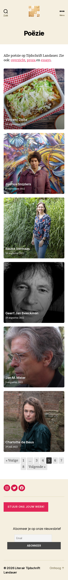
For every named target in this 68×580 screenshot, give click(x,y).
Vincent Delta (16, 120)
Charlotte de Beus (19, 442)
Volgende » (37, 467)
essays (46, 60)
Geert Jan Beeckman (21, 313)
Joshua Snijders (18, 184)
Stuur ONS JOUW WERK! (26, 506)
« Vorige (12, 460)
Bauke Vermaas (17, 249)
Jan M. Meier (15, 378)
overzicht (18, 60)
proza (31, 60)
